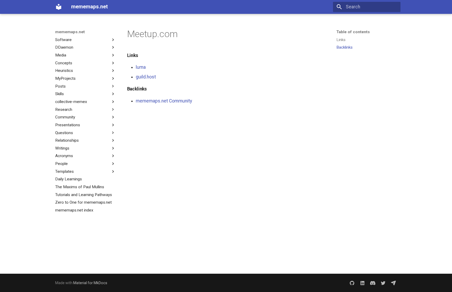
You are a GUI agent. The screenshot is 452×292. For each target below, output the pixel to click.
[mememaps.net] (58, 7)
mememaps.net (70, 32)
